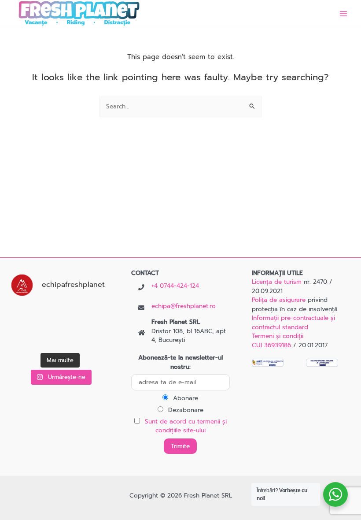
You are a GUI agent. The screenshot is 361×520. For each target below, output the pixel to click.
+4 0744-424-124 (175, 285)
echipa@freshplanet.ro (183, 306)
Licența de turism (277, 281)
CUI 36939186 (271, 345)
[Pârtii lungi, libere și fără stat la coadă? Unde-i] (24, 314)
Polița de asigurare (279, 300)
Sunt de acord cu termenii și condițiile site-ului (186, 426)
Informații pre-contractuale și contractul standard (293, 322)
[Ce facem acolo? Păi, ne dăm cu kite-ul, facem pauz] (95, 338)
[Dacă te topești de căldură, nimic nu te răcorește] (60, 338)
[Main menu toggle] (343, 13)
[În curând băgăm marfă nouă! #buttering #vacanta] (60, 314)
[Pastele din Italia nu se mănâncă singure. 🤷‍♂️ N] (24, 338)
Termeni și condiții (277, 336)
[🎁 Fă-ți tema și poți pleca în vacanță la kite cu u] (95, 314)
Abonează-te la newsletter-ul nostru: (180, 362)
